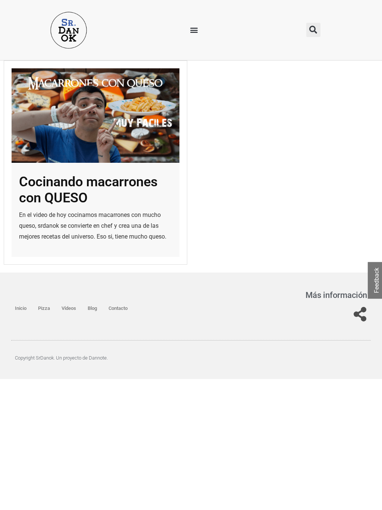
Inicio (20, 308)
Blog (92, 308)
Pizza (44, 308)
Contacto (118, 308)
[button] (194, 30)
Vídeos (69, 308)
